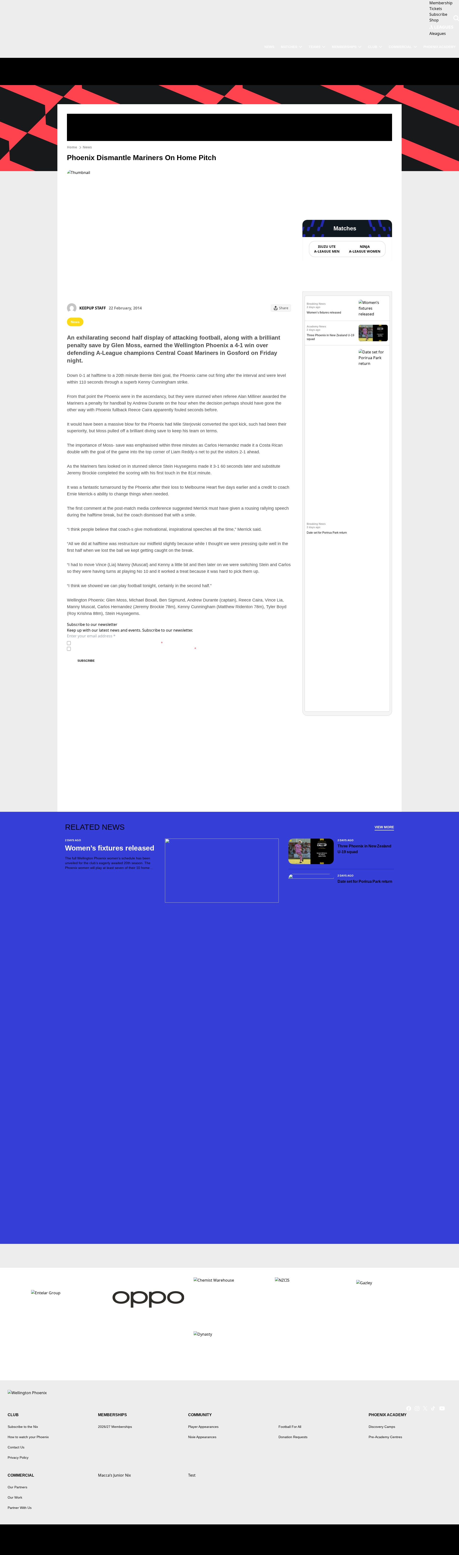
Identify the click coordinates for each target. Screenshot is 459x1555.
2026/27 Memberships (115, 1427)
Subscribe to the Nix (23, 1427)
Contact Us (16, 1447)
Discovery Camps (382, 1427)
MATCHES (289, 47)
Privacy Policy (106, 643)
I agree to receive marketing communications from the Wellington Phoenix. (134, 648)
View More (384, 827)
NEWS (269, 47)
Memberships (344, 47)
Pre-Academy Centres (385, 1437)
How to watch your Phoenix (28, 1437)
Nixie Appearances (202, 1437)
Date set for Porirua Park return (327, 532)
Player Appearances (203, 1427)
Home (72, 147)
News (87, 147)
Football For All (290, 1427)
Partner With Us (20, 1508)
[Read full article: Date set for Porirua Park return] (373, 528)
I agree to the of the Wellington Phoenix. (118, 643)
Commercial (400, 47)
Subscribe (86, 660)
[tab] (326, 249)
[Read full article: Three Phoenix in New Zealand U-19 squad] (373, 333)
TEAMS (314, 47)
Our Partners (17, 1487)
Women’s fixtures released (324, 312)
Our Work (15, 1497)
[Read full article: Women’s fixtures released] (373, 308)
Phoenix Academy (439, 47)
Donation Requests (293, 1437)
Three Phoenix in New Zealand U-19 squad (364, 849)
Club (372, 47)
